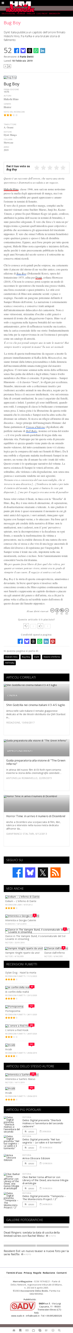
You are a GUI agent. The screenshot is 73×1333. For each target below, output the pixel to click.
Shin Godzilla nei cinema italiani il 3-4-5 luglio (35, 705)
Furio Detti (26, 56)
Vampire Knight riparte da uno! (22, 952)
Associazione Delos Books (34, 1290)
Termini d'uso (14, 1272)
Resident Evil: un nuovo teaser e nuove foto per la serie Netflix (36, 1252)
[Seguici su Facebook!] (17, 872)
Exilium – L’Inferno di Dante (20, 901)
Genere (7, 104)
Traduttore (10, 124)
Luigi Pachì (41, 13)
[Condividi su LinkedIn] (42, 50)
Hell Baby (31, 431)
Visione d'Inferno (35, 427)
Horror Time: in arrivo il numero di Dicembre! (35, 816)
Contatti (62, 1272)
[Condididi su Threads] (29, 50)
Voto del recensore (14, 112)
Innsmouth (54, 13)
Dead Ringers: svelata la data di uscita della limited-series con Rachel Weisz (32, 1234)
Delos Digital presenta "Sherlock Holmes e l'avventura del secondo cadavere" (42, 1123)
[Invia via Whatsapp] (36, 50)
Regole (37, 1272)
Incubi (8, 1049)
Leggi (31, 1131)
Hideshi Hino (11, 189)
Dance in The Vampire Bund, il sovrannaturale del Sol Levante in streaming (35, 937)
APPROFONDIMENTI (19, 751)
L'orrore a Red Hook (16, 1030)
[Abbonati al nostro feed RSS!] (55, 872)
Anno (6, 147)
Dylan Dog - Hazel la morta (20, 972)
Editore (8, 132)
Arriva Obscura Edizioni (36, 1158)
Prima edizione (11, 89)
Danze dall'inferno (54, 952)
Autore (7, 96)
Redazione (49, 1272)
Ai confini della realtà (17, 991)
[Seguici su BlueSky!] (30, 872)
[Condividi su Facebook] (17, 50)
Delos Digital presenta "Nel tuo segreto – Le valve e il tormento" (42, 1141)
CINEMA (12, 695)
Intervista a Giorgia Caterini (20, 920)
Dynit (38, 277)
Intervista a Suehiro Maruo (20, 1079)
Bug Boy (21, 273)
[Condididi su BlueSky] (23, 50)
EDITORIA (26, 1117)
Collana (8, 139)
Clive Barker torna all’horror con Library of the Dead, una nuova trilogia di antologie (45, 1180)
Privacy (28, 1272)
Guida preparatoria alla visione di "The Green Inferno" (36, 762)
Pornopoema (12, 1011)
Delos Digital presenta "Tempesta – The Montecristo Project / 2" (44, 1197)
